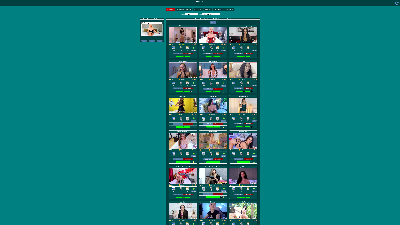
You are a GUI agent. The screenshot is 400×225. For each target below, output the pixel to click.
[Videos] (181, 47)
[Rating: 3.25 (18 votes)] (194, 115)
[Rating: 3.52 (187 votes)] (254, 185)
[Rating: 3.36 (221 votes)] (194, 150)
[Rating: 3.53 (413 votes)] (193, 44)
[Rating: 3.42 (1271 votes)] (224, 115)
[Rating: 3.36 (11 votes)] (224, 79)
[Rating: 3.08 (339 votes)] (194, 185)
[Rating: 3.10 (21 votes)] (224, 220)
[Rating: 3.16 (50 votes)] (194, 79)
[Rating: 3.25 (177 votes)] (254, 150)
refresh (213, 22)
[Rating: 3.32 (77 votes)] (254, 115)
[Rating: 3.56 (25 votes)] (223, 150)
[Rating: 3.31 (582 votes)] (224, 185)
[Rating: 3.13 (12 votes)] (194, 220)
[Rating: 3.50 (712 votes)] (223, 44)
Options (194, 50)
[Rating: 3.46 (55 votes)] (254, 220)
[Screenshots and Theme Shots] (173, 47)
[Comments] (187, 47)
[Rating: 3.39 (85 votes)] (254, 79)
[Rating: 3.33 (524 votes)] (254, 44)
